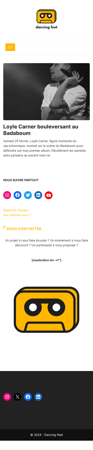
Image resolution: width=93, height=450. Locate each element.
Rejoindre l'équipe (15, 210)
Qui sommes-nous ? (17, 215)
